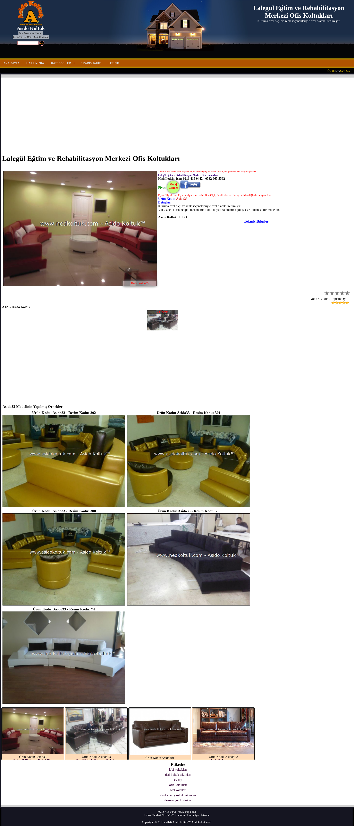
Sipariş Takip (91, 63)
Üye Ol (331, 71)
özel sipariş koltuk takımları (178, 795)
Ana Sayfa (11, 63)
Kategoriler (61, 63)
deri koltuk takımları (178, 774)
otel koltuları (178, 790)
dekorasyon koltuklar (178, 800)
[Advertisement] (125, 113)
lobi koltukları (178, 769)
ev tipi (178, 779)
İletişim (113, 63)
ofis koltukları (178, 785)
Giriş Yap (345, 71)
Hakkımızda (35, 63)
